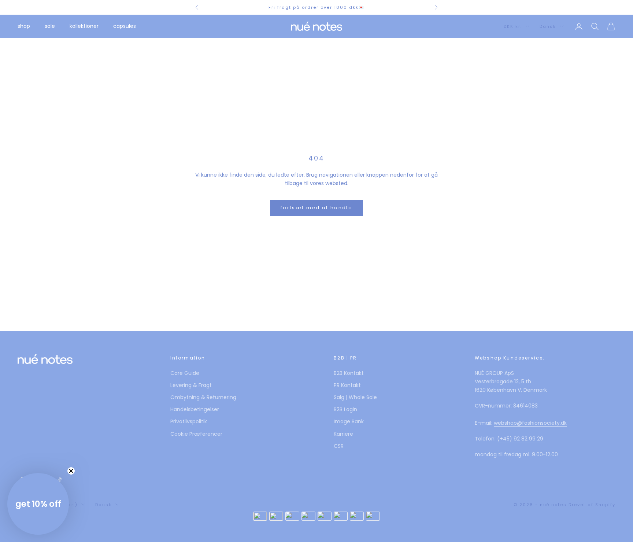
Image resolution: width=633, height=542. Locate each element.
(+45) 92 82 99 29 (521, 438)
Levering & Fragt (191, 385)
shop (24, 26)
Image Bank (349, 421)
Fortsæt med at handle (316, 207)
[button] (38, 504)
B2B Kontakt (349, 373)
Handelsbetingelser (194, 409)
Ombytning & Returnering (203, 397)
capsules (124, 26)
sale (50, 26)
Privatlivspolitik (188, 421)
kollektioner (84, 26)
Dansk (548, 26)
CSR (339, 446)
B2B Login (345, 409)
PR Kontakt (347, 385)
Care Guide (184, 373)
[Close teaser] (71, 471)
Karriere (343, 434)
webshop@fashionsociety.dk (530, 423)
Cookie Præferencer (196, 434)
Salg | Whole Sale (355, 397)
